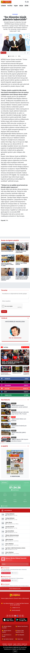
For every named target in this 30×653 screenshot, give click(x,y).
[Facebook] (7, 616)
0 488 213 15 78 (16, 607)
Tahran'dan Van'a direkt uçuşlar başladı (21, 252)
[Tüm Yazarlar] (28, 318)
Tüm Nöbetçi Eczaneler (16, 588)
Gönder (4, 311)
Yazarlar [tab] (4, 318)
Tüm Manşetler (20, 634)
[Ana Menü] (28, 2)
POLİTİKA (9, 5)
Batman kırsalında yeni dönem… (18, 426)
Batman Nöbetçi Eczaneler (6, 627)
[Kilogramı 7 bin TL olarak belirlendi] (22, 258)
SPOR (25, 645)
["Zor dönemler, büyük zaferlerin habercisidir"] (15, 42)
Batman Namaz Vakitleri (6, 631)
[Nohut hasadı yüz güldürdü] (7, 246)
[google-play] (21, 620)
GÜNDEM (3, 5)
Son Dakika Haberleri (8, 639)
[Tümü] (28, 399)
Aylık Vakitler (5, 506)
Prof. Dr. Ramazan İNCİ (15, 338)
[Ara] (26, 2)
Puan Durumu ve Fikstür (6, 635)
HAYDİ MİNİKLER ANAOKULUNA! (15, 321)
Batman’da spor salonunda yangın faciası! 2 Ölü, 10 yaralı (20, 413)
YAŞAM (16, 5)
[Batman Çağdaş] (6, 2)
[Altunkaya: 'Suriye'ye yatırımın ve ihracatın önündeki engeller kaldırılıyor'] (7, 271)
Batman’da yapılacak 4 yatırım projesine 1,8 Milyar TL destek (7, 264)
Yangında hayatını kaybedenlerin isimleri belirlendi (19, 406)
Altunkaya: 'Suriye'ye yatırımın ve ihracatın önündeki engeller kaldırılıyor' (6, 278)
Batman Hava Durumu (23, 626)
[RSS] (23, 616)
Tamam (15, 651)
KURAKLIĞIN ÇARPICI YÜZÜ (18, 433)
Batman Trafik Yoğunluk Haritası (20, 631)
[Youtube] (15, 616)
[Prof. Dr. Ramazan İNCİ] (15, 331)
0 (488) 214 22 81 (6, 580)
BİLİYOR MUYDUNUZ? (18, 645)
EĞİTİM (26, 5)
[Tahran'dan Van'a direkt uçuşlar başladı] (22, 246)
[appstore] (8, 620)
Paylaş (4, 52)
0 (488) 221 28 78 (6, 572)
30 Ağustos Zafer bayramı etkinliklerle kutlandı (19, 440)
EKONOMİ (15, 14)
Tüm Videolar (25, 347)
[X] (10, 616)
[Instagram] (12, 616)
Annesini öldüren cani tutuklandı (18, 419)
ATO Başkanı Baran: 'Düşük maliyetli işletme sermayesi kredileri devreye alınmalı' (22, 277)
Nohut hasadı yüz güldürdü (7, 251)
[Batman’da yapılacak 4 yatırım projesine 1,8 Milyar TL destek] (7, 258)
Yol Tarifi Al (15, 572)
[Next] (17, 616)
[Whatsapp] (20, 616)
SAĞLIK (21, 5)
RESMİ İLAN (24, 644)
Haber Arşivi (20, 639)
